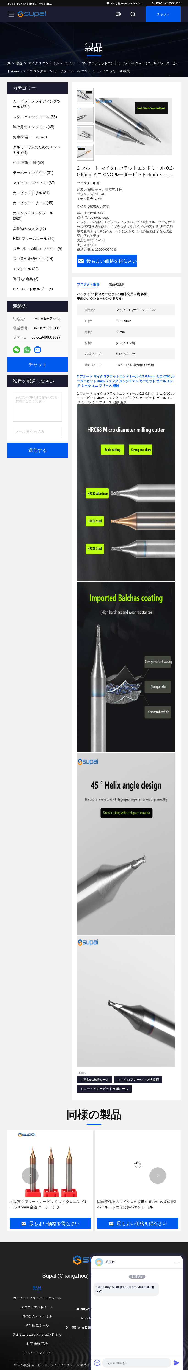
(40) (30, 137)
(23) (29, 229)
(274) (37, 104)
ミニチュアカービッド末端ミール (104, 1089)
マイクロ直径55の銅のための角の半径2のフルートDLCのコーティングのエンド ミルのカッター (137, 1204)
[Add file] (97, 1363)
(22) (26, 269)
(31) (33, 173)
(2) (25, 279)
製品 (19, 63)
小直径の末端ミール (94, 1079)
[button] (30, 1175)
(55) (35, 117)
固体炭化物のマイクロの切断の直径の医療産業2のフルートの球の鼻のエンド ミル (49, 1204)
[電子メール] (38, 350)
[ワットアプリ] (27, 350)
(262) (33, 215)
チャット (163, 14)
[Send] (176, 1363)
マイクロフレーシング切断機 (138, 1079)
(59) (28, 163)
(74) (37, 150)
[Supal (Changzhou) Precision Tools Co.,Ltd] (31, 14)
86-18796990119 (168, 3)
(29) (34, 239)
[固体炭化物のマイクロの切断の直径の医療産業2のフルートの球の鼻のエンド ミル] (50, 1164)
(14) (33, 259)
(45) (33, 203)
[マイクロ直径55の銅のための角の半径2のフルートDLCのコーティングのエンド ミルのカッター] (137, 1164)
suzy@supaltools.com (126, 3)
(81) (31, 193)
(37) (34, 183)
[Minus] (176, 1262)
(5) (37, 249)
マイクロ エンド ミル (43, 63)
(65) (33, 127)
